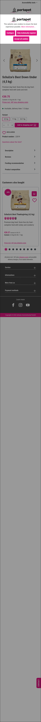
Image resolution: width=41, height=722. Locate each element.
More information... (28, 27)
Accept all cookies (21, 39)
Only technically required (26, 33)
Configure (10, 33)
